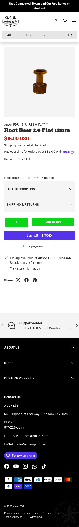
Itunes (62, 3)
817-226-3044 (14, 427)
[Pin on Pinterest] (35, 280)
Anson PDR (11, 124)
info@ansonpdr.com (31, 444)
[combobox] (39, 35)
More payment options (39, 246)
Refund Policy (31, 512)
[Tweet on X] (18, 280)
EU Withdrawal (34, 516)
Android (39, 8)
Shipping (10, 145)
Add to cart (53, 222)
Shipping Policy (51, 512)
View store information (25, 268)
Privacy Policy (11, 512)
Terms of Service (13, 516)
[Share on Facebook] (26, 280)
